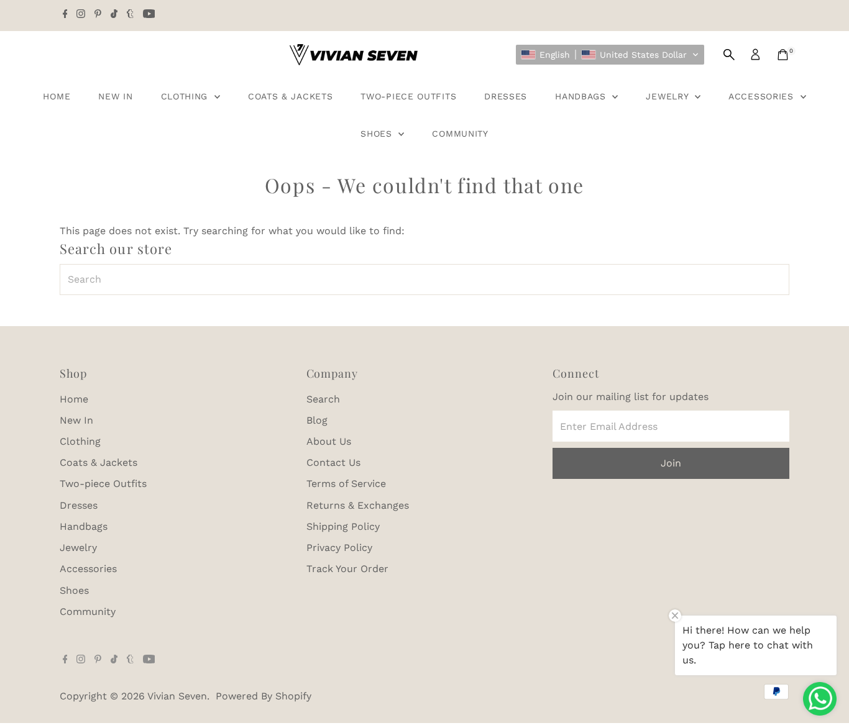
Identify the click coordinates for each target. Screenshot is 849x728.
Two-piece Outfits (408, 96)
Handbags (582, 96)
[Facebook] (65, 15)
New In (115, 96)
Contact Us (333, 462)
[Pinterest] (97, 15)
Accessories (762, 96)
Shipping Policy (343, 526)
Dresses (505, 96)
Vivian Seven (177, 696)
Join (671, 463)
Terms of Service (346, 483)
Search (323, 399)
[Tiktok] (114, 15)
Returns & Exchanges (357, 505)
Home (56, 96)
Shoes (377, 134)
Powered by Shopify (263, 696)
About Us (328, 441)
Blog (317, 420)
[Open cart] (782, 54)
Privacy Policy (339, 547)
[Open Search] (729, 54)
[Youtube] (149, 15)
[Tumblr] (130, 15)
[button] (610, 55)
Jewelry (669, 96)
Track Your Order (347, 569)
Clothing (186, 96)
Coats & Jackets (290, 96)
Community (460, 134)
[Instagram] (80, 15)
